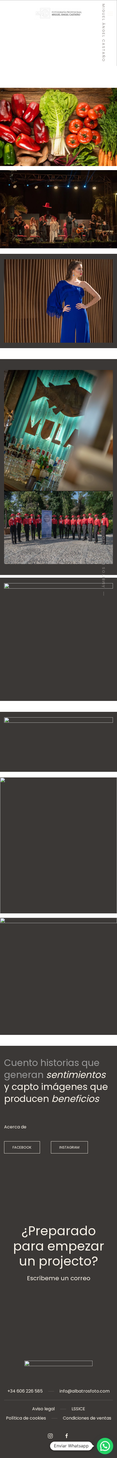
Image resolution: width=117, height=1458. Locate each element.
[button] (110, 13)
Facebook (22, 1147)
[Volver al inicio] (58, 13)
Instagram (69, 1147)
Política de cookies (26, 1418)
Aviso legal (43, 1409)
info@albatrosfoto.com (85, 1391)
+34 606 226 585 (25, 1391)
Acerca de (15, 1127)
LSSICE (78, 1409)
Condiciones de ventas (87, 1418)
